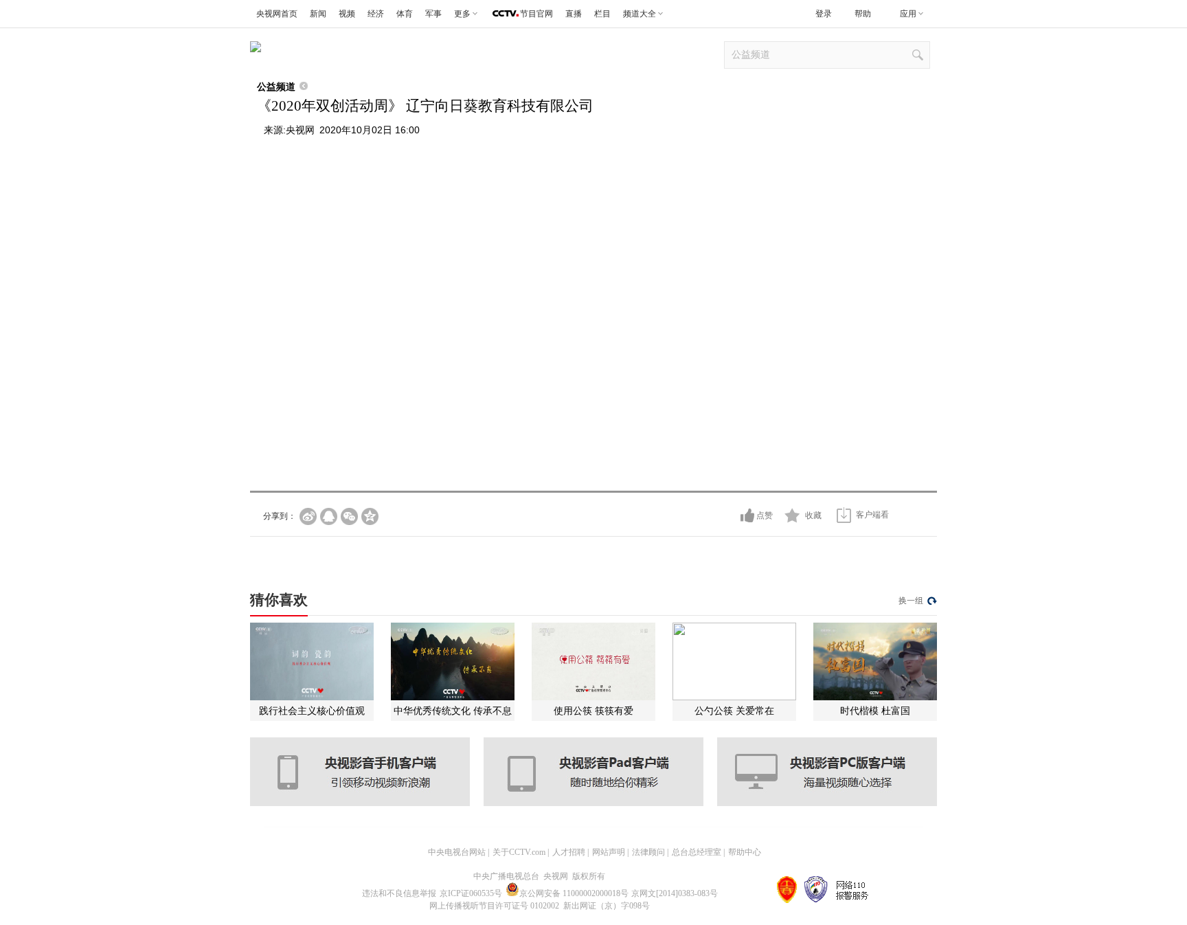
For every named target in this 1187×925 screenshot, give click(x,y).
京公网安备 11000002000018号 (574, 893)
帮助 (863, 14)
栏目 (602, 14)
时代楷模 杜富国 (875, 710)
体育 (404, 14)
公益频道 (276, 86)
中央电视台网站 (457, 852)
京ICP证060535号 (471, 893)
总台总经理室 (696, 852)
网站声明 (608, 852)
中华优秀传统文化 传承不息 (453, 710)
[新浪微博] (308, 516)
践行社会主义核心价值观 (312, 710)
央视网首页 (276, 14)
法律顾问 (648, 852)
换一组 (910, 600)
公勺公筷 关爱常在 (734, 710)
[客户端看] (844, 515)
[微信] (349, 516)
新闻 (318, 14)
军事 (433, 14)
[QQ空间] (369, 516)
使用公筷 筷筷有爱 (593, 710)
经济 (376, 14)
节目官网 (536, 14)
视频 (347, 14)
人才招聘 (568, 852)
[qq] (328, 516)
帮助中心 (744, 852)
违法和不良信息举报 (399, 893)
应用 (908, 14)
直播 (573, 14)
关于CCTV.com (519, 852)
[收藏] (792, 515)
